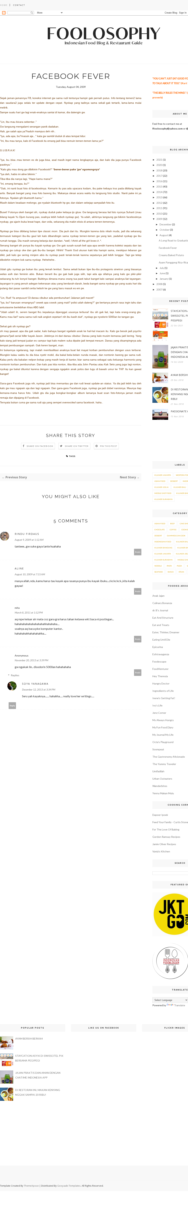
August (164, 235)
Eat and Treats (160, 624)
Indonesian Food (162, 542)
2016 (159, 181)
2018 (159, 170)
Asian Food (159, 481)
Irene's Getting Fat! (163, 698)
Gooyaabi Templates (69, 1185)
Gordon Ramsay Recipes (166, 836)
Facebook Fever (168, 247)
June (162, 273)
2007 (159, 289)
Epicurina (157, 646)
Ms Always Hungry (163, 720)
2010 (159, 213)
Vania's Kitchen (161, 851)
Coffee (173, 529)
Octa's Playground (162, 742)
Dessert (174, 481)
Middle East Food (162, 493)
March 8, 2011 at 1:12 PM (29, 612)
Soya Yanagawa (35, 683)
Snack (171, 572)
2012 (159, 202)
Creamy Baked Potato (171, 255)
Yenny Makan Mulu (163, 793)
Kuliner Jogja (161, 487)
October (164, 229)
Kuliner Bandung (163, 548)
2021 (159, 159)
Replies (15, 675)
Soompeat (158, 749)
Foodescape (159, 661)
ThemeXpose (31, 1185)
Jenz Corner (159, 712)
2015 (159, 186)
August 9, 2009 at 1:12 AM (29, 539)
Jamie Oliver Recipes (164, 844)
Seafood (158, 572)
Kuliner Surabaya (163, 499)
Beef (172, 523)
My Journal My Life (162, 734)
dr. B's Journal (160, 610)
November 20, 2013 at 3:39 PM (31, 660)
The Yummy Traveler (164, 764)
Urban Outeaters (162, 778)
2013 (159, 197)
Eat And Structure (162, 617)
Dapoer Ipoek (160, 814)
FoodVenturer (160, 668)
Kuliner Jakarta (162, 475)
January (164, 278)
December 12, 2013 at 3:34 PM (38, 689)
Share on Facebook (40, 446)
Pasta (169, 566)
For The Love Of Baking (165, 829)
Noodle (158, 566)
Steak (181, 572)
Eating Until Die (161, 639)
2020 (159, 164)
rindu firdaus (27, 534)
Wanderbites (159, 785)
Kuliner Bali (179, 487)
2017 (159, 175)
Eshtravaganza (160, 654)
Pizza (179, 566)
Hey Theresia (160, 676)
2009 (159, 218)
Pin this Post (108, 446)
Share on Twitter (76, 446)
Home (4, 5)
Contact (19, 5)
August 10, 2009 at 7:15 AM (30, 574)
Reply (137, 552)
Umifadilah (158, 771)
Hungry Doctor (160, 683)
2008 (159, 284)
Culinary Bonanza (162, 603)
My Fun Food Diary (162, 727)
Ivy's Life (157, 705)
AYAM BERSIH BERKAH (29, 1038)
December (165, 224)
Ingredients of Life (163, 690)
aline (19, 568)
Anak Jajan (158, 595)
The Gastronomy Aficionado (168, 756)
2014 (159, 192)
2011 (159, 208)
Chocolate (159, 529)
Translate (179, 1005)
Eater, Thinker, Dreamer (165, 632)
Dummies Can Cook (176, 535)
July (162, 267)
